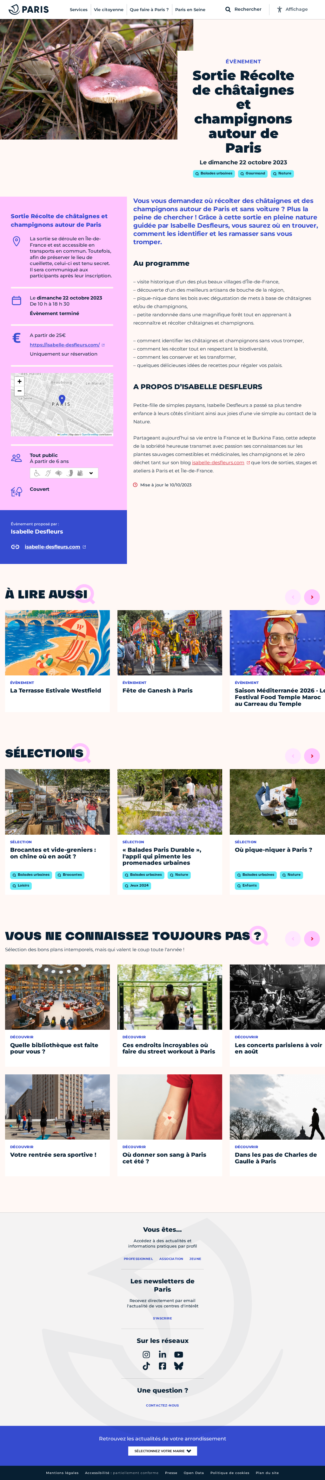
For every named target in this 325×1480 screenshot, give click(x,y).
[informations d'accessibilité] (64, 473)
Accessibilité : (122, 1473)
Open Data (194, 1473)
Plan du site (267, 1473)
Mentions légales (62, 1473)
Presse (171, 1473)
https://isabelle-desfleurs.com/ (65, 345)
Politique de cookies (229, 1473)
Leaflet (63, 434)
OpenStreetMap (90, 434)
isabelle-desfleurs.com (218, 462)
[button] (62, 400)
